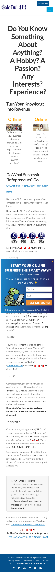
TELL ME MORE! (39, 302)
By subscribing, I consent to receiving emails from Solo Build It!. (28, 310)
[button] (27, 268)
